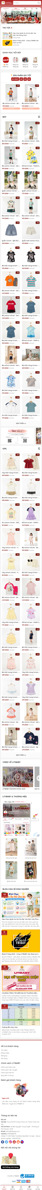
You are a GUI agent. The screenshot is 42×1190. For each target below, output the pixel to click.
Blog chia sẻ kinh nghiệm (16, 889)
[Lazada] (22, 1142)
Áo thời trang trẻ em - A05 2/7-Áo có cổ (11, 415)
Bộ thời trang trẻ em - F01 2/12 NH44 (11, 697)
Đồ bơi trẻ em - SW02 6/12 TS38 (31, 166)
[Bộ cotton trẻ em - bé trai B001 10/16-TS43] (11, 305)
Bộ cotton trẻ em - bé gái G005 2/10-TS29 (11, 722)
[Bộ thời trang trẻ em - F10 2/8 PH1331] (11, 380)
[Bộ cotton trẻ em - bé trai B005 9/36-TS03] (31, 711)
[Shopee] (18, 1142)
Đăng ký (4, 1056)
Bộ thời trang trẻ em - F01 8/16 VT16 (31, 315)
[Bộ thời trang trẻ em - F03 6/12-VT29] (31, 462)
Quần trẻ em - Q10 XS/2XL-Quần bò (11, 241)
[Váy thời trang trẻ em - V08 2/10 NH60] (11, 612)
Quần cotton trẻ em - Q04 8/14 (11, 191)
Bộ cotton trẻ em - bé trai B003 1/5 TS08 (31, 103)
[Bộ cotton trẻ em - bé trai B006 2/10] (11, 355)
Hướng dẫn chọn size (9, 1027)
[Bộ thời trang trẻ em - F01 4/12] (11, 487)
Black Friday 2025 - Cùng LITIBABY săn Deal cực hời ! (26, 42)
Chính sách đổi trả (7, 1073)
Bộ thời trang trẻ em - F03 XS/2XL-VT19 (31, 647)
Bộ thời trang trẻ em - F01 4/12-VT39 (31, 498)
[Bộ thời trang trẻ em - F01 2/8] (11, 637)
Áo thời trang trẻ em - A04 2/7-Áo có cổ (31, 415)
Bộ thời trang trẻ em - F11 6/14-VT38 (11, 141)
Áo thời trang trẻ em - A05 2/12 (31, 291)
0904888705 (11, 1134)
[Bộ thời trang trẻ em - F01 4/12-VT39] (31, 487)
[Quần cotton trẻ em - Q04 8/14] (11, 180)
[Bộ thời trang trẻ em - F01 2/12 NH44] (11, 687)
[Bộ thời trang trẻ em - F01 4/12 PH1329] (11, 662)
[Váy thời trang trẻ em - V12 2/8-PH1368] (11, 462)
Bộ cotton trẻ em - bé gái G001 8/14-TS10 (31, 747)
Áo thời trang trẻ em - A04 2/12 (31, 390)
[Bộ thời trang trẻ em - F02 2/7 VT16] (11, 330)
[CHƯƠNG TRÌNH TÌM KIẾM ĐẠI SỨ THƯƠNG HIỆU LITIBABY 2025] (21, 977)
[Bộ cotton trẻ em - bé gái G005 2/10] (31, 537)
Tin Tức (6, 28)
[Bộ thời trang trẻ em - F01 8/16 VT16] (31, 305)
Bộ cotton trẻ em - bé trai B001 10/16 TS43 (11, 291)
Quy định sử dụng (7, 1075)
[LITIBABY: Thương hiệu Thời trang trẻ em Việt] (6, 3)
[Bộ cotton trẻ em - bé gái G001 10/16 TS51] (11, 587)
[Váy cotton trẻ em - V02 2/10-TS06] (11, 537)
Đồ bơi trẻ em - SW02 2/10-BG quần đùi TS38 (31, 622)
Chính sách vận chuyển (9, 1070)
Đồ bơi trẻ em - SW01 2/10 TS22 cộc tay (31, 340)
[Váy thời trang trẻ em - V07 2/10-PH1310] (31, 662)
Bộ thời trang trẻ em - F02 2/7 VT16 (11, 340)
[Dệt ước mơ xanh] (21, 15)
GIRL (5, 448)
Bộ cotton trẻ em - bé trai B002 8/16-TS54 (11, 166)
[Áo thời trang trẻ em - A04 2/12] (31, 380)
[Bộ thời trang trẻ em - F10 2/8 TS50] (11, 255)
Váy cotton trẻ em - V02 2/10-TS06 (11, 548)
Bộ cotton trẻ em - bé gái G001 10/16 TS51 (11, 597)
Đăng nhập (5, 1053)
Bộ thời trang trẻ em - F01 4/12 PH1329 (11, 672)
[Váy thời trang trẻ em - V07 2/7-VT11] (31, 687)
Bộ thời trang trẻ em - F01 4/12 (11, 498)
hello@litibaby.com (13, 1131)
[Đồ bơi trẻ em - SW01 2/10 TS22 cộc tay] (31, 330)
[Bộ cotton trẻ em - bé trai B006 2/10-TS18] (31, 205)
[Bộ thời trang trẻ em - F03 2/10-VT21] (31, 562)
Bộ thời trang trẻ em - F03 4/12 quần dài (11, 747)
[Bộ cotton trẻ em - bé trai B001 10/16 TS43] (11, 280)
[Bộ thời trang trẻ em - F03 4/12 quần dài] (11, 736)
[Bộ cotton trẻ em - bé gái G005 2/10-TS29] (11, 711)
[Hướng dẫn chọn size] (21, 1014)
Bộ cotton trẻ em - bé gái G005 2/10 (31, 548)
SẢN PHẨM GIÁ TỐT (21, 75)
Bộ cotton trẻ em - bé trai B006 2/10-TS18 (31, 216)
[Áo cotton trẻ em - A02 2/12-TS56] (31, 130)
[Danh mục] (39, 117)
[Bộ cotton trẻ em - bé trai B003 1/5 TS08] (31, 93)
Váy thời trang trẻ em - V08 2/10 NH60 (11, 622)
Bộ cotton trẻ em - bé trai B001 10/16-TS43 (11, 315)
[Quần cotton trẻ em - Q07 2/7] (31, 180)
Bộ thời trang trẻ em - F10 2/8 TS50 (11, 266)
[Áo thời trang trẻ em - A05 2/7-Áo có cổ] (11, 405)
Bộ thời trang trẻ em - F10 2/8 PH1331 (11, 390)
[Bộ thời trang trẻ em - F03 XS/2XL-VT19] (31, 637)
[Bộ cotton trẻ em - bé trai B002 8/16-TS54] (11, 155)
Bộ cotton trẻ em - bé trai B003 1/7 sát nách (11, 216)
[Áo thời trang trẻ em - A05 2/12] (31, 280)
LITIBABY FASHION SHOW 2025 (14, 789)
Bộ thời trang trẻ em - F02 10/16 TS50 (31, 266)
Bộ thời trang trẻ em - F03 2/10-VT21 (31, 572)
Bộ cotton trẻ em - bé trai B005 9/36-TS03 (31, 722)
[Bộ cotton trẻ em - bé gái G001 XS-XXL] (31, 587)
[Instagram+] (10, 1142)
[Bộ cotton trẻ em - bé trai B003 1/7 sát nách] (11, 205)
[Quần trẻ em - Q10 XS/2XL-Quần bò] (11, 230)
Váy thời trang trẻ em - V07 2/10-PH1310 (31, 672)
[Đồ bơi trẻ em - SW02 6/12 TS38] (31, 155)
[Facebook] (2, 1142)
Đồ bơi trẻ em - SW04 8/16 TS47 (31, 522)
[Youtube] (14, 1142)
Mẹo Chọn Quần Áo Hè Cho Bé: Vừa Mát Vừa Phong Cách (24, 34)
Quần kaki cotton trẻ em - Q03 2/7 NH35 (31, 241)
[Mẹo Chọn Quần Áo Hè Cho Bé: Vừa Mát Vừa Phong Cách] (7, 35)
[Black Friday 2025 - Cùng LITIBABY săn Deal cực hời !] (7, 43)
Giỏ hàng (4, 1058)
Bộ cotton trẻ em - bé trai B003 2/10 (11, 103)
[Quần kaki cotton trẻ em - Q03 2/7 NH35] (31, 230)
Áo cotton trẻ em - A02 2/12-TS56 (31, 141)
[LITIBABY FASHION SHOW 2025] (18, 777)
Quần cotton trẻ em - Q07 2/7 (31, 191)
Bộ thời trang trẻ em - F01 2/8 (11, 647)
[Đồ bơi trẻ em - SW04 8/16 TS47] (31, 512)
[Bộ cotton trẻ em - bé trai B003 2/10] (11, 93)
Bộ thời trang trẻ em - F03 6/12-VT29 (31, 473)
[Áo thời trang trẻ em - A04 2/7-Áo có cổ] (31, 405)
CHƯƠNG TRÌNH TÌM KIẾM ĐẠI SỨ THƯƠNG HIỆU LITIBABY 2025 (19, 993)
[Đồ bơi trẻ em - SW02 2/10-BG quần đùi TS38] (31, 612)
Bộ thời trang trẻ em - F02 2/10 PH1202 (31, 365)
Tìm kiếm (4, 1050)
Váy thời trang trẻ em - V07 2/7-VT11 (31, 697)
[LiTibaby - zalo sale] (21, 818)
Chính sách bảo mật (8, 1067)
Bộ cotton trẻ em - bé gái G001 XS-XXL (31, 597)
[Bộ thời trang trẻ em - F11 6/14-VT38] (11, 130)
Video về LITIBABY (12, 762)
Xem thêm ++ (21, 423)
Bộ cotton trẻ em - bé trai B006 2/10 (11, 365)
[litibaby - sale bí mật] (17, 436)
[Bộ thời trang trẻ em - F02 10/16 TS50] (31, 255)
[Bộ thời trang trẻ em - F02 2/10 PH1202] (31, 355)
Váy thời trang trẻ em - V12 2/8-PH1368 (11, 473)
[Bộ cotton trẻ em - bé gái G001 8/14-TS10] (31, 736)
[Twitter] (6, 1142)
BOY (4, 117)
